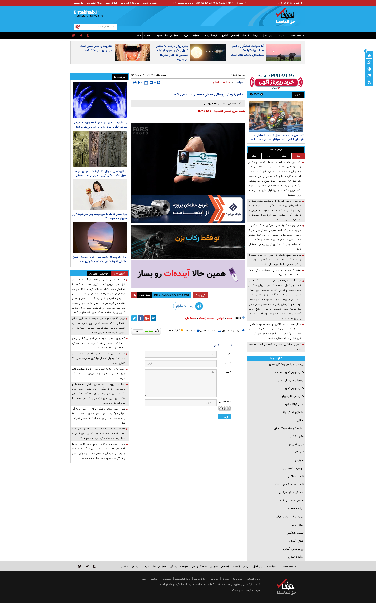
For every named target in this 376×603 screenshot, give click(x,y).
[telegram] (81, 36)
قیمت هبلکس (295, 476)
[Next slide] (251, 94)
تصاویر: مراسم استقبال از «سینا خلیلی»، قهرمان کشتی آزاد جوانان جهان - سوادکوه (277, 137)
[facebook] (141, 318)
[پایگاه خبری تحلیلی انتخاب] (288, 18)
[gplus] (147, 318)
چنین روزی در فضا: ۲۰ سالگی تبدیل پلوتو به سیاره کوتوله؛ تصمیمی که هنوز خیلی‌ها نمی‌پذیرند (172, 53)
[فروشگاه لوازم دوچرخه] (188, 242)
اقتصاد (245, 35)
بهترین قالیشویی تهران (290, 516)
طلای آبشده (296, 540)
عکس (138, 35)
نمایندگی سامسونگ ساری (288, 428)
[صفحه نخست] (369, 55)
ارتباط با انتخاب (150, 3)
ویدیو (147, 35)
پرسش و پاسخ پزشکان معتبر (286, 364)
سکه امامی (297, 524)
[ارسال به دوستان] (140, 82)
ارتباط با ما (238, 579)
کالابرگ (299, 452)
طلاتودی (299, 460)
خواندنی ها (171, 35)
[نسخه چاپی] (135, 82)
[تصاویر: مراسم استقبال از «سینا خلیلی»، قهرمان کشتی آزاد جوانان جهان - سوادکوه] (276, 116)
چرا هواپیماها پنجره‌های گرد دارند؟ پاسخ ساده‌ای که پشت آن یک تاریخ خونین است (100, 259)
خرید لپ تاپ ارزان (292, 396)
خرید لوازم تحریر (294, 388)
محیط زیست (206, 318)
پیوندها (135, 3)
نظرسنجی (78, 3)
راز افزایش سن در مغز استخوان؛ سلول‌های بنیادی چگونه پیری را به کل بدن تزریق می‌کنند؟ (100, 124)
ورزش (185, 35)
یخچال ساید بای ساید (290, 380)
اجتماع (235, 35)
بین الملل (267, 35)
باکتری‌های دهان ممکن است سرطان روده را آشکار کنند (96, 48)
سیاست (280, 35)
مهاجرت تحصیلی (293, 468)
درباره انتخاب (253, 579)
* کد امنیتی (225, 402)
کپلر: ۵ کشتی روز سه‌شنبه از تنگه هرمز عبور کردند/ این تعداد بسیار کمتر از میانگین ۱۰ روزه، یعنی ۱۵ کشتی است (98, 358)
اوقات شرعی (111, 3)
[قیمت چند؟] (369, 62)
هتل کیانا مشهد (294, 404)
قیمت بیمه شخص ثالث (289, 484)
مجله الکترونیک (94, 3)
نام (229, 353)
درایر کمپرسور (296, 444)
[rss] (88, 36)
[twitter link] (80, 566)
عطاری (300, 420)
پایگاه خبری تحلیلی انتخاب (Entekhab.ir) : (221, 111)
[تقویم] (369, 75)
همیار (229, 318)
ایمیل (228, 363)
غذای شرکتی (296, 436)
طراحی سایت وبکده (292, 500)
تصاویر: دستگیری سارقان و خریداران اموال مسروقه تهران (275, 346)
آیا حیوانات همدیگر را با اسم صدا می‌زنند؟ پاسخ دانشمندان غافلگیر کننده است (247, 50)
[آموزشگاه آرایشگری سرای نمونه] (188, 274)
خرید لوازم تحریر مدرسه (289, 372)
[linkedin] (153, 318)
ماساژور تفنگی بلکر (293, 412)
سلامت (158, 35)
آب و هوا (124, 3)
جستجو (154, 579)
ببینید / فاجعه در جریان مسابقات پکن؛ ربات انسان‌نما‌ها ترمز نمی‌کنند (275, 272)
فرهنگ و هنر (209, 35)
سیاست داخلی (221, 82)
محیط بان (190, 318)
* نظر (228, 372)
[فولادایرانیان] (188, 209)
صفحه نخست (296, 35)
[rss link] (94, 566)
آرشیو (144, 579)
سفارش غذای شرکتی (291, 492)
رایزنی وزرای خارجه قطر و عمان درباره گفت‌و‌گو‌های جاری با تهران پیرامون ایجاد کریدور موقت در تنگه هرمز (98, 373)
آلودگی (220, 318)
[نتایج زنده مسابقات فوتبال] (369, 82)
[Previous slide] (261, 94)
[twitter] (73, 36)
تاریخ (255, 35)
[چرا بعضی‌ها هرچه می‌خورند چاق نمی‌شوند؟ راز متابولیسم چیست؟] (100, 194)
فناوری (224, 35)
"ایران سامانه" (237, 590)
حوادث (195, 35)
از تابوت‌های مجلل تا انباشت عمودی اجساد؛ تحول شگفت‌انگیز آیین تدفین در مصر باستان (100, 173)
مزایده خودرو (296, 508)
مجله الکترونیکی (182, 579)
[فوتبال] (369, 69)
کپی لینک (200, 295)
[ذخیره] (146, 82)
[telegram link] (87, 566)
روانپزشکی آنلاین (293, 548)
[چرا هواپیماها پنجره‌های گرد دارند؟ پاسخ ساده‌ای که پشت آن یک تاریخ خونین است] (100, 237)
